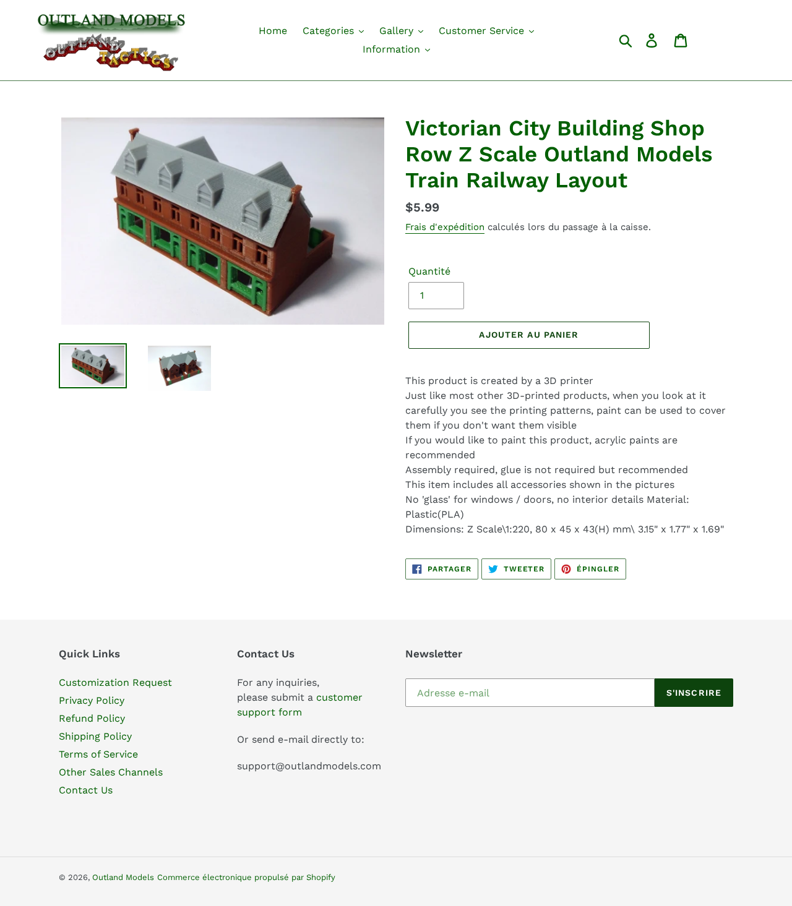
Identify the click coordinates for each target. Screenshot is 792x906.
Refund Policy (92, 718)
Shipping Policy (95, 736)
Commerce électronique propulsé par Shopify (246, 877)
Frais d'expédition (444, 227)
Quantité (429, 271)
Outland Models (123, 877)
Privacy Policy (91, 700)
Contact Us (86, 790)
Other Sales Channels (111, 772)
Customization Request (115, 682)
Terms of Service (98, 754)
